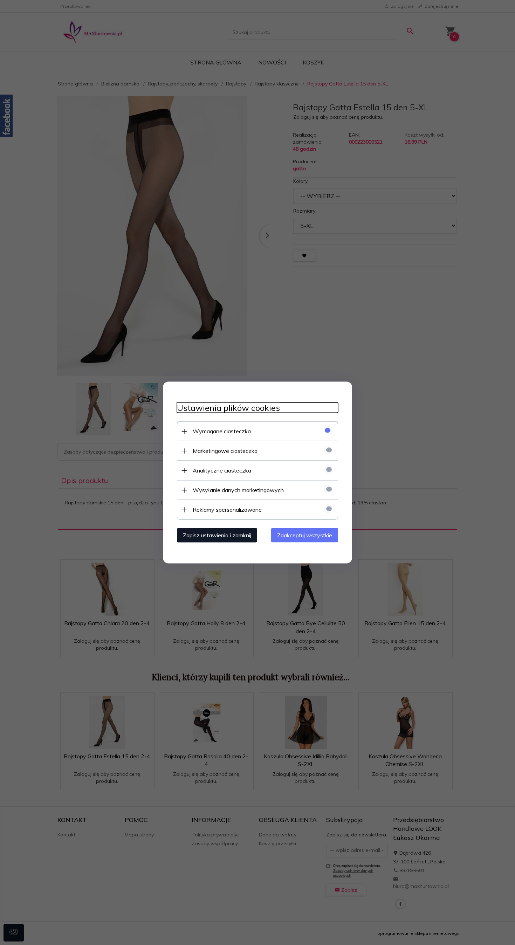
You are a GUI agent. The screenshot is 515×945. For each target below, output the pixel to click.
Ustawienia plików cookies (228, 408)
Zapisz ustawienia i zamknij (217, 535)
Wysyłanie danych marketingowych (238, 490)
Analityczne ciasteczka (222, 470)
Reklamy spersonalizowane (227, 509)
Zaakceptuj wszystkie (304, 535)
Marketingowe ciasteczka (225, 450)
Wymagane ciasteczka (222, 431)
